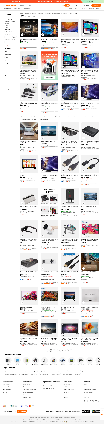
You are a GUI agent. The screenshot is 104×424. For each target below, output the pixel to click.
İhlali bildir (66, 397)
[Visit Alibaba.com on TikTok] (99, 401)
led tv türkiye (62, 116)
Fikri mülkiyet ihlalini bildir (69, 394)
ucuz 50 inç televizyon (18, 371)
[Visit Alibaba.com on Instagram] (93, 401)
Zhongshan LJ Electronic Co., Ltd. (68, 180)
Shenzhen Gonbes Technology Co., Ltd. (69, 150)
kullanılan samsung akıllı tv (11, 374)
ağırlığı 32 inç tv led (26, 119)
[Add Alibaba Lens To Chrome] (22, 411)
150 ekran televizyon (68, 374)
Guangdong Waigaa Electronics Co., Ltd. (29, 78)
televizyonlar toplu (24, 374)
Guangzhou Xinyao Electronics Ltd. (27, 180)
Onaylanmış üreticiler (48, 385)
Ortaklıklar (86, 394)
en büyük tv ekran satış (36, 116)
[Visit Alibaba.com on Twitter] (90, 401)
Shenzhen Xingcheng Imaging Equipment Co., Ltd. (29, 248)
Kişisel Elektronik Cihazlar (30, 13)
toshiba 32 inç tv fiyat (51, 371)
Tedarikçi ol (86, 384)
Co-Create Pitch (6, 386)
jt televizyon (85, 371)
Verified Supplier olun (88, 392)
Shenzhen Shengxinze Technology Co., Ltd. (70, 248)
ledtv (70, 116)
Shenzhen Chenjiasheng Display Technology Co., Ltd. (70, 108)
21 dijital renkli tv (44, 119)
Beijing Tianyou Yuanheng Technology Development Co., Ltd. (29, 47)
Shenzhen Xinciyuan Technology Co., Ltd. (49, 247)
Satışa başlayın (87, 386)
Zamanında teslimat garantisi (29, 389)
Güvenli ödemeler (27, 384)
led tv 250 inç (34, 374)
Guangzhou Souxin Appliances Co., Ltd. (49, 146)
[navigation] (11, 182)
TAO (63, 417)
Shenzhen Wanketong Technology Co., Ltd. (49, 111)
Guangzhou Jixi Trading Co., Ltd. (68, 76)
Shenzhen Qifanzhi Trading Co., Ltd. (89, 108)
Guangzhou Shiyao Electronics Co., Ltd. (89, 212)
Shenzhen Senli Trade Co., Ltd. (26, 212)
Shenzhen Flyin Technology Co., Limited (90, 148)
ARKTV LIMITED (64, 45)
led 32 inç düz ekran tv (74, 371)
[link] (102, 410)
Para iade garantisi (27, 386)
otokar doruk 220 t (45, 374)
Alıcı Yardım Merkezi (68, 384)
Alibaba (21, 13)
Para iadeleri (66, 392)
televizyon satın (25, 116)
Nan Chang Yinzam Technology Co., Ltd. (49, 282)
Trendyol (67, 417)
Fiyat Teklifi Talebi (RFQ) (48, 388)
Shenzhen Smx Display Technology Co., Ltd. (29, 150)
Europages (72, 417)
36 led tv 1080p (62, 371)
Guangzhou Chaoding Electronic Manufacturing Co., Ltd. (90, 245)
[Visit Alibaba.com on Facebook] (84, 401)
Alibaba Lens (10, 411)
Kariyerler (5, 392)
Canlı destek (66, 386)
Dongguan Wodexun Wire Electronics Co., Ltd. (70, 282)
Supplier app (49, 411)
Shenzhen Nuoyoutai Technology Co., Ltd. (90, 183)
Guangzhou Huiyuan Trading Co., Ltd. (89, 45)
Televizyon (64, 13)
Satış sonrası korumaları (28, 392)
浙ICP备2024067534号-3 (88, 421)
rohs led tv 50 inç (78, 116)
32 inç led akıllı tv (56, 374)
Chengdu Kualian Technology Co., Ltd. (28, 110)
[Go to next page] (71, 350)
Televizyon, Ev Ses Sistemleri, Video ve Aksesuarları (49, 13)
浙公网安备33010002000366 (75, 421)
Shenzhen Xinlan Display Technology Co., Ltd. (90, 78)
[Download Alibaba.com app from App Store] (86, 411)
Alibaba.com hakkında (8, 381)
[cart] (80, 5)
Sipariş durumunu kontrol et (90, 389)
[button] (63, 5)
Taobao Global (58, 417)
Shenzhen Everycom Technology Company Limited (29, 277)
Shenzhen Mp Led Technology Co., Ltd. (49, 47)
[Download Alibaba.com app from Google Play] (96, 411)
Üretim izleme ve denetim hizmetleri (31, 394)
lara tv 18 (78, 374)
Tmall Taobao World (45, 417)
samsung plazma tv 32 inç (50, 116)
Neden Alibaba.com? (7, 384)
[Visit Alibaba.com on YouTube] (96, 401)
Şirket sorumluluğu (7, 389)
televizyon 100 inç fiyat (31, 371)
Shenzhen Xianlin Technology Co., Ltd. (69, 215)
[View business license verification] (64, 422)
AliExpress (32, 417)
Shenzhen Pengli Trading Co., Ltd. (48, 180)
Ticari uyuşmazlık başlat (69, 389)
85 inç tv (7, 371)
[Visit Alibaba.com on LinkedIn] (87, 401)
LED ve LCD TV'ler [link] (73, 13)
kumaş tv (35, 119)
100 (68, 350)
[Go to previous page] (48, 350)
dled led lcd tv (89, 116)
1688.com (37, 417)
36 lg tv (41, 371)
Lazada (52, 417)
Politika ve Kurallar (27, 397)
